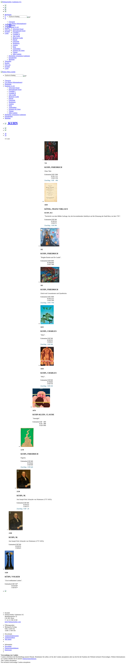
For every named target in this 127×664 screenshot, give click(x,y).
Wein (14, 47)
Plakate (15, 40)
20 (5, 133)
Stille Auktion (17, 54)
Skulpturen (16, 43)
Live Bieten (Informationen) (13, 82)
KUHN (12, 123)
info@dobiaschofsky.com (13, 622)
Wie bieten (8, 639)
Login (7, 33)
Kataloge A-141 (10, 86)
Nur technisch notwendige (15, 662)
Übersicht (8, 80)
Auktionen (8, 24)
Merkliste (12, 59)
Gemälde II (16, 34)
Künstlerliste (13, 57)
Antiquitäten (16, 49)
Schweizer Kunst (14, 88)
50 (5, 135)
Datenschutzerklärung (11, 648)
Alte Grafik (16, 36)
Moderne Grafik (18, 38)
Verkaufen (8, 26)
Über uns (8, 30)
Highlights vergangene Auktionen (19, 56)
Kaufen (7, 28)
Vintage (15, 52)
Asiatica (15, 45)
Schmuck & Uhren (19, 50)
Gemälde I (12, 91)
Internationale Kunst (15, 89)
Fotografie (16, 41)
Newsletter (8, 646)
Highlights (8, 84)
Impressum (8, 650)
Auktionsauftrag (10, 637)
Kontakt (7, 31)
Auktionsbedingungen (12, 636)
